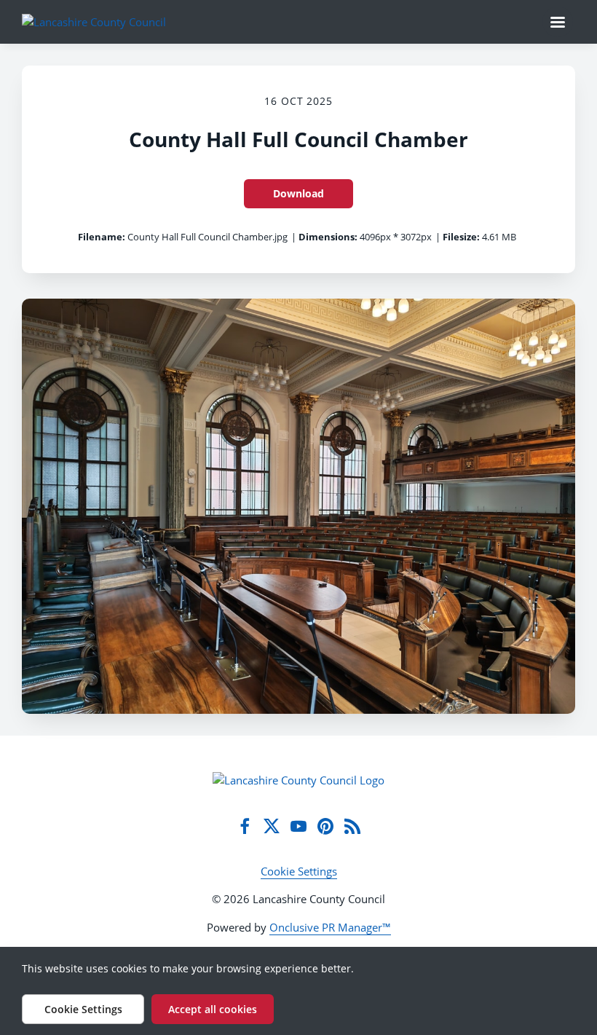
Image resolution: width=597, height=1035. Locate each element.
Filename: (101, 236)
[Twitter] (272, 826)
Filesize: (461, 236)
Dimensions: (327, 236)
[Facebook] (245, 826)
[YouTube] (298, 826)
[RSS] (352, 826)
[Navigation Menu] (557, 22)
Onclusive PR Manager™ (330, 927)
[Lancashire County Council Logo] (298, 780)
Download (298, 193)
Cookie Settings (299, 871)
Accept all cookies (212, 1009)
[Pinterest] (325, 826)
